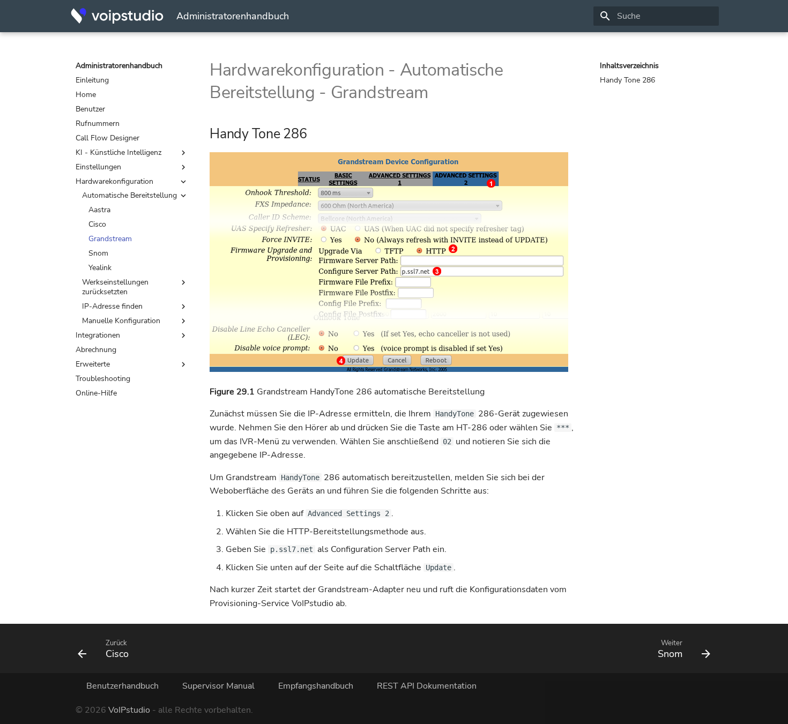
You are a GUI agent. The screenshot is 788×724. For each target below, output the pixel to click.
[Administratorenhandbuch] (117, 16)
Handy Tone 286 (627, 80)
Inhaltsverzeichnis (629, 66)
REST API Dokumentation (427, 686)
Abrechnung (96, 350)
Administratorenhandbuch (119, 66)
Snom (98, 253)
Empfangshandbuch (315, 686)
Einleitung (92, 80)
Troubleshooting (103, 379)
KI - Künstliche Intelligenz (118, 153)
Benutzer (90, 109)
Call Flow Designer (107, 138)
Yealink (99, 268)
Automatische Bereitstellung (129, 195)
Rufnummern (98, 124)
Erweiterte (93, 364)
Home (86, 95)
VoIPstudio (129, 710)
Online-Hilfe (96, 393)
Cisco (97, 224)
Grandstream (110, 239)
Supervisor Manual (218, 686)
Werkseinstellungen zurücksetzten (115, 287)
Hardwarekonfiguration (114, 181)
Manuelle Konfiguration (121, 321)
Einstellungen (98, 167)
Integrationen (98, 335)
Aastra (99, 210)
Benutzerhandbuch (122, 686)
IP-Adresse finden (112, 306)
